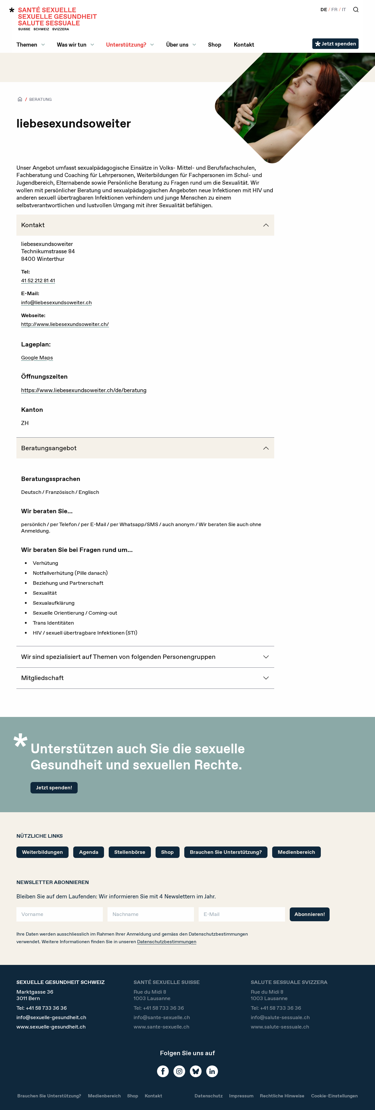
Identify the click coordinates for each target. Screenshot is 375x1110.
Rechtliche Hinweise (282, 1096)
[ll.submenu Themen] (43, 44)
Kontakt (244, 44)
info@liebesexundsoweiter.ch (56, 302)
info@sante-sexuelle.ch (162, 1017)
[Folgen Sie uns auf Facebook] (163, 1071)
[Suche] (356, 9)
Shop (214, 44)
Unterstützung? (126, 44)
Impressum (241, 1096)
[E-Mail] (242, 916)
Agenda (88, 852)
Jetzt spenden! (54, 787)
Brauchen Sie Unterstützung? (226, 852)
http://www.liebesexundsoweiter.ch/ (65, 324)
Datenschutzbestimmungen (166, 942)
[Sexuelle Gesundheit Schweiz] (53, 18)
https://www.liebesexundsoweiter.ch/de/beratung (83, 390)
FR (334, 9)
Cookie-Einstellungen (334, 1096)
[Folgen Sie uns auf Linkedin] (212, 1071)
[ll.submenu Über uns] (194, 44)
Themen (26, 44)
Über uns (177, 44)
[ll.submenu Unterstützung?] (152, 44)
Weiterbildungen (42, 852)
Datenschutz (209, 1096)
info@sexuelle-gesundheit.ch (51, 1017)
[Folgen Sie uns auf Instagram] (179, 1071)
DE (324, 9)
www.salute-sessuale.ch (280, 1027)
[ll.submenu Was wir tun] (92, 44)
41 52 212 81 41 (38, 280)
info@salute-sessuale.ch (280, 1017)
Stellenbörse (129, 852)
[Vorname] (59, 916)
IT (344, 9)
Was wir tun (71, 44)
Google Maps (37, 357)
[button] (362, 1096)
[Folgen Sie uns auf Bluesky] (196, 1071)
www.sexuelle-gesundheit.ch (51, 1027)
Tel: (41, 1008)
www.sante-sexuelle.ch (161, 1027)
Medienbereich (296, 852)
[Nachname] (151, 916)
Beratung (40, 99)
